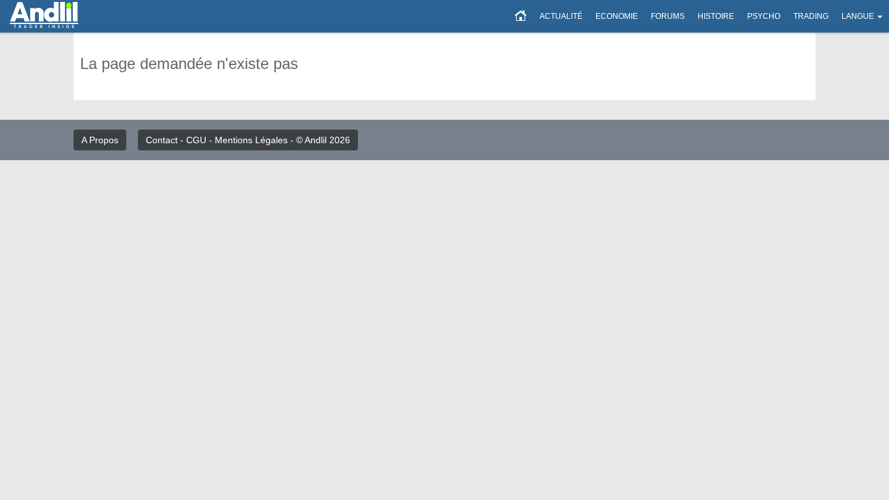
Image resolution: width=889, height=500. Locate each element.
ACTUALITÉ (561, 16)
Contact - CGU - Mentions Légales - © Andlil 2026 (248, 140)
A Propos (99, 140)
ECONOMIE (616, 16)
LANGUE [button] (857, 16)
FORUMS (668, 16)
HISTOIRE (716, 16)
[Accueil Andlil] (520, 16)
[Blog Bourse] (44, 16)
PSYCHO (763, 16)
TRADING (810, 16)
